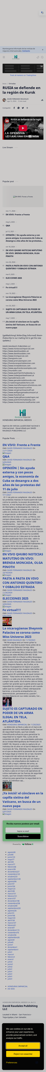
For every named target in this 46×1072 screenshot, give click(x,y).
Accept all (23, 1045)
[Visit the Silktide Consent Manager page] (37, 1062)
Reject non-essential (23, 1053)
